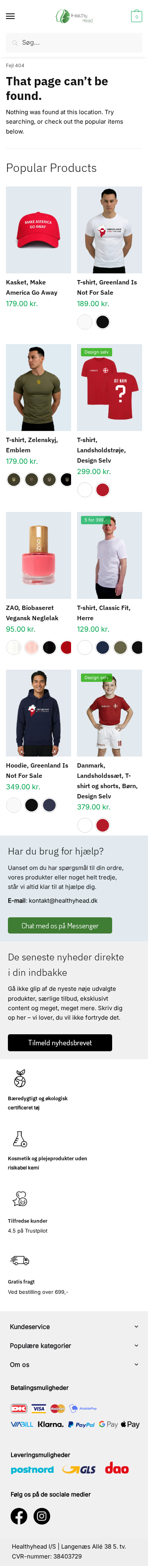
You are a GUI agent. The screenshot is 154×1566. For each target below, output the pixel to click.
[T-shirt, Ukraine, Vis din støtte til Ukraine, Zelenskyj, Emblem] (38, 387)
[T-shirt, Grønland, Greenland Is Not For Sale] (109, 229)
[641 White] (14, 647)
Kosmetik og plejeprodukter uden (47, 1158)
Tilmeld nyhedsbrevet (60, 1042)
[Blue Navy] (103, 647)
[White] (85, 322)
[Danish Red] (103, 490)
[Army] (120, 647)
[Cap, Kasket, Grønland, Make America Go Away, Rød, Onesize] (38, 229)
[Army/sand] (49, 479)
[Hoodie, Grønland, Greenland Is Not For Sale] (38, 713)
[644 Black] (49, 647)
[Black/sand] (67, 479)
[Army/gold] (14, 479)
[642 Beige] (31, 647)
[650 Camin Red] (67, 647)
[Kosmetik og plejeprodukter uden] (20, 1139)
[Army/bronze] (31, 479)
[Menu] (18, 17)
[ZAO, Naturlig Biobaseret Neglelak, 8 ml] (38, 555)
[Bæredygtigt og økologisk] (20, 1079)
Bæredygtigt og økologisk (38, 1098)
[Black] (103, 322)
